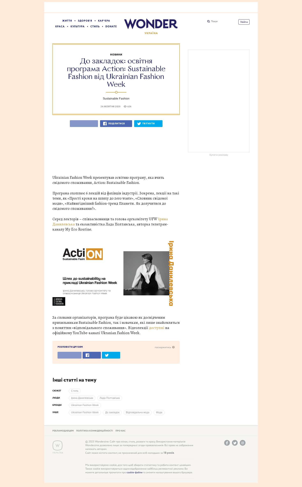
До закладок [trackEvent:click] (112, 412)
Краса (60, 26)
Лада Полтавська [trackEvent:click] (110, 398)
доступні (156, 327)
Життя (67, 21)
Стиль (95, 26)
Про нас (120, 431)
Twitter (235, 443)
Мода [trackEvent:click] (159, 412)
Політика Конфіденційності (94, 431)
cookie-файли (134, 472)
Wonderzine (57, 445)
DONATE (111, 26)
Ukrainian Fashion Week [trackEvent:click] (85, 405)
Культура (77, 26)
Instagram (243, 443)
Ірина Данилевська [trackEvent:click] (82, 398)
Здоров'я (85, 21)
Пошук (214, 21)
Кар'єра (104, 21)
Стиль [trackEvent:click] (74, 390)
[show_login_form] (244, 22)
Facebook (227, 443)
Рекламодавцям (63, 431)
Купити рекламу (219, 155)
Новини (116, 55)
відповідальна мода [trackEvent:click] (137, 412)
